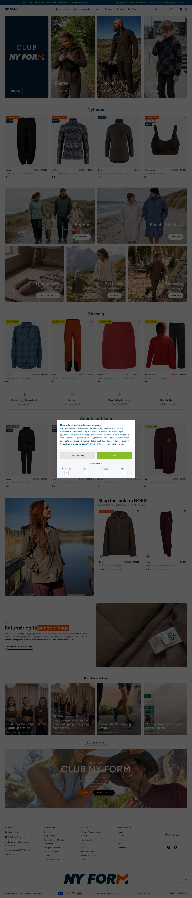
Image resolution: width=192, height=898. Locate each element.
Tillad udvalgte (77, 455)
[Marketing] (125, 473)
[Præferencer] (86, 473)
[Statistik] (106, 473)
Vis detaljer (95, 463)
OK (114, 455)
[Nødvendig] (66, 473)
